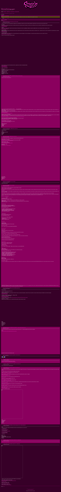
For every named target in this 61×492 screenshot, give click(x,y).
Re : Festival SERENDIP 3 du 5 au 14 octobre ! (10, 181)
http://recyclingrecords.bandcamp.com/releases (6, 484)
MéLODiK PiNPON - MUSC (4, 387)
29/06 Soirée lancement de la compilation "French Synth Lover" (13, 367)
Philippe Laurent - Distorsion (4, 374)
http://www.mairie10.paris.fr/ (4, 65)
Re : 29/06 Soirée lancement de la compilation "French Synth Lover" (13, 359)
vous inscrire (8, 8)
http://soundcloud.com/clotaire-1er (5, 296)
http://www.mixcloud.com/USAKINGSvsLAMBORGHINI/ (7, 140)
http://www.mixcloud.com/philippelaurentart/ (6, 375)
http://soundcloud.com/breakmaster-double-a (6, 145)
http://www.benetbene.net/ (4, 26)
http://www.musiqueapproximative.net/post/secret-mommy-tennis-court (9, 480)
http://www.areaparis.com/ (4, 66)
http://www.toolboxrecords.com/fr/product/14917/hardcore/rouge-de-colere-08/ (20, 297)
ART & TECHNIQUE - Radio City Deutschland (6, 380)
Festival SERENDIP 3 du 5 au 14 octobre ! (9, 185)
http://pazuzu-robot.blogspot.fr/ (5, 382)
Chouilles (4, 21)
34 (4, 20)
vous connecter (4, 8)
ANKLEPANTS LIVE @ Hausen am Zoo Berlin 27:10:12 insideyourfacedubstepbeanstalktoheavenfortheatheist (13, 116)
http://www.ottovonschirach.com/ (5, 112)
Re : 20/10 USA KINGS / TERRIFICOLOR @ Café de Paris (11, 128)
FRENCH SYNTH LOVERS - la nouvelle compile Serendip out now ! (18, 327)
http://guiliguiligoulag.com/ (4, 31)
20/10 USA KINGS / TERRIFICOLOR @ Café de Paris (11, 136)
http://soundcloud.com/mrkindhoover (5, 119)
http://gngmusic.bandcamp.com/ (5, 429)
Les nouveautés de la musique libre (7, 327)
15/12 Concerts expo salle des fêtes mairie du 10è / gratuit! (11, 21)
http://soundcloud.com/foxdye (5, 293)
